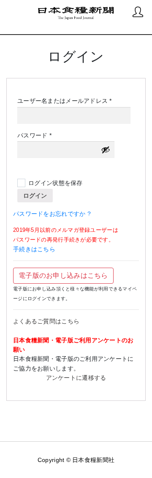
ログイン (35, 195)
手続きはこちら (34, 249)
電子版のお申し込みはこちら (63, 275)
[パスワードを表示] (105, 149)
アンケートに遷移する (76, 377)
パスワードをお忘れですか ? (52, 213)
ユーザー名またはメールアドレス (67, 101)
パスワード (37, 136)
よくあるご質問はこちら (46, 321)
